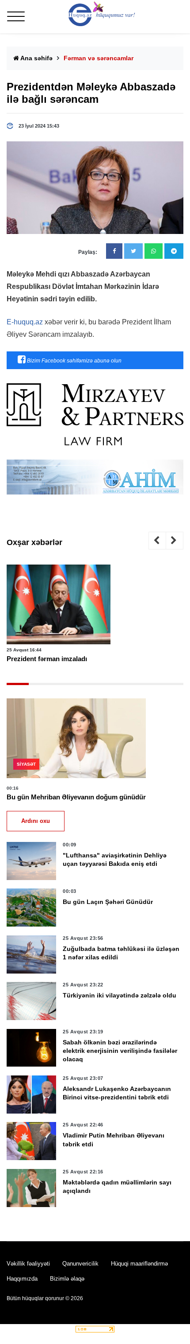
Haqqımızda (22, 1278)
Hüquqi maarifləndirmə (139, 1263)
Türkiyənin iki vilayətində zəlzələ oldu (119, 995)
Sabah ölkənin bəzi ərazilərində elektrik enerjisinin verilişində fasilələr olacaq (120, 1051)
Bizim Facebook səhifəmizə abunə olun (74, 361)
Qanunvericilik (80, 1263)
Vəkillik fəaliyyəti (28, 1263)
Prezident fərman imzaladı (47, 658)
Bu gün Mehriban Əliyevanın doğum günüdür (76, 797)
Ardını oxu (35, 821)
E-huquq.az (25, 322)
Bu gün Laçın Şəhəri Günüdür (108, 901)
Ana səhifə (36, 58)
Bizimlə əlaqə (67, 1278)
